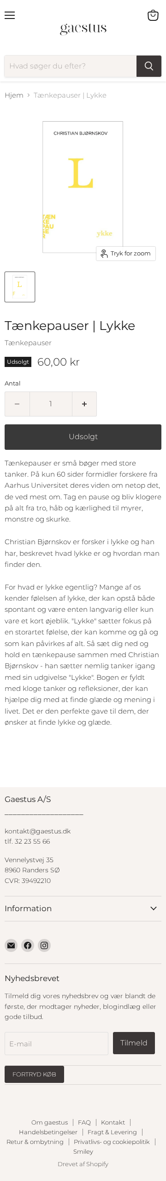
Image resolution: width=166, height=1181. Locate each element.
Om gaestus (49, 1122)
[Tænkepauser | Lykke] (20, 287)
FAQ (84, 1122)
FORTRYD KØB (34, 1074)
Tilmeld (134, 1042)
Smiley (83, 1151)
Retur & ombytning (35, 1141)
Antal (13, 383)
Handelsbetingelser (48, 1132)
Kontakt (113, 1122)
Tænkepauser (28, 342)
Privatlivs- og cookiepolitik (112, 1141)
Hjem (14, 95)
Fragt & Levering (112, 1132)
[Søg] (148, 66)
